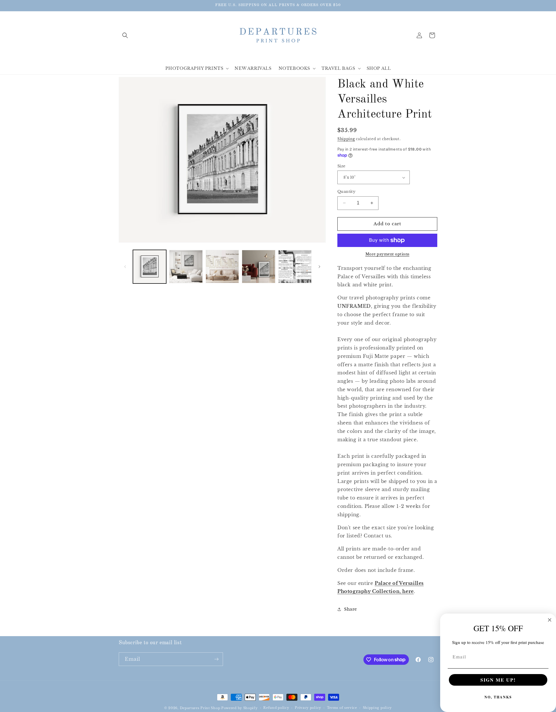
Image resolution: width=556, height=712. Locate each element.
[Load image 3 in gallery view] (222, 266)
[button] (125, 35)
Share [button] (350, 609)
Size (341, 166)
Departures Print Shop (200, 708)
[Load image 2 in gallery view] (185, 266)
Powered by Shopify (239, 708)
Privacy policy (308, 708)
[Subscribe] (216, 659)
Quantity (346, 191)
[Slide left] (125, 266)
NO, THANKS (498, 697)
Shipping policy (377, 708)
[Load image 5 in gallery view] (295, 266)
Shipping (346, 139)
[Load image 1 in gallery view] (149, 266)
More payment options (387, 254)
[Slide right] (319, 266)
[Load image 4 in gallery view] (258, 266)
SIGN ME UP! (498, 679)
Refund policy (276, 708)
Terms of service (342, 708)
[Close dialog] (549, 619)
